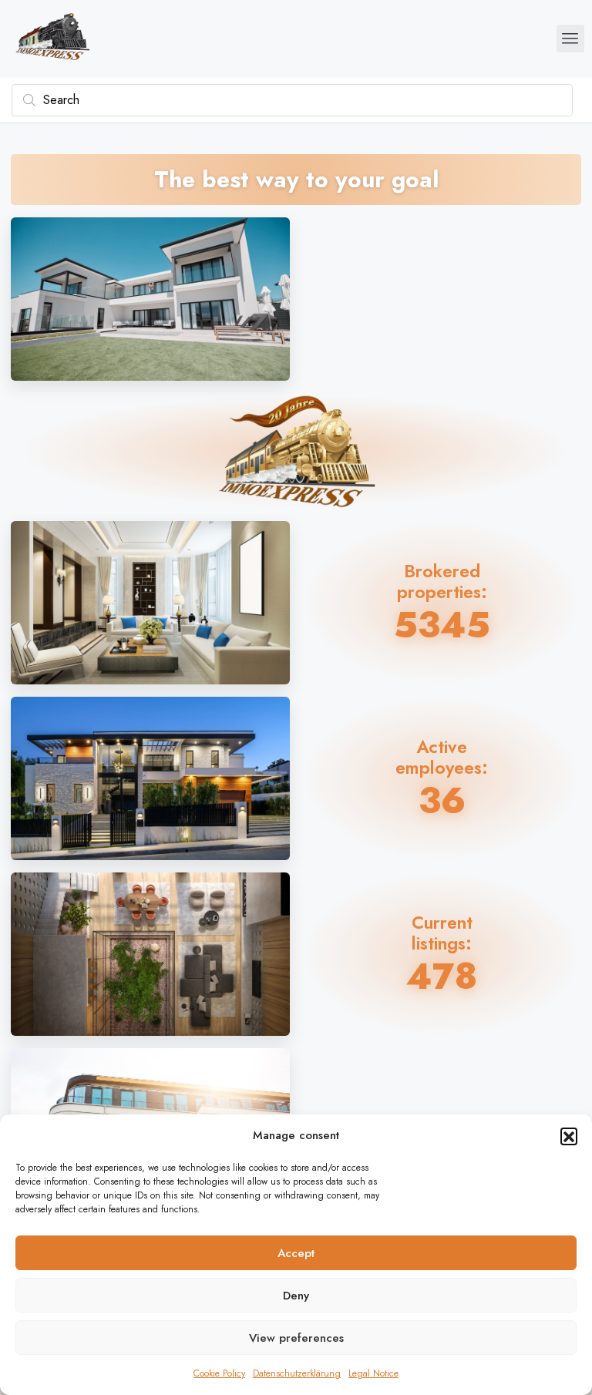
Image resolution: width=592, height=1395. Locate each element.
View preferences (296, 1337)
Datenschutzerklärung (297, 1373)
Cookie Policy (219, 1373)
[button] (569, 1136)
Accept (296, 1253)
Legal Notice (373, 1373)
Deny (296, 1295)
